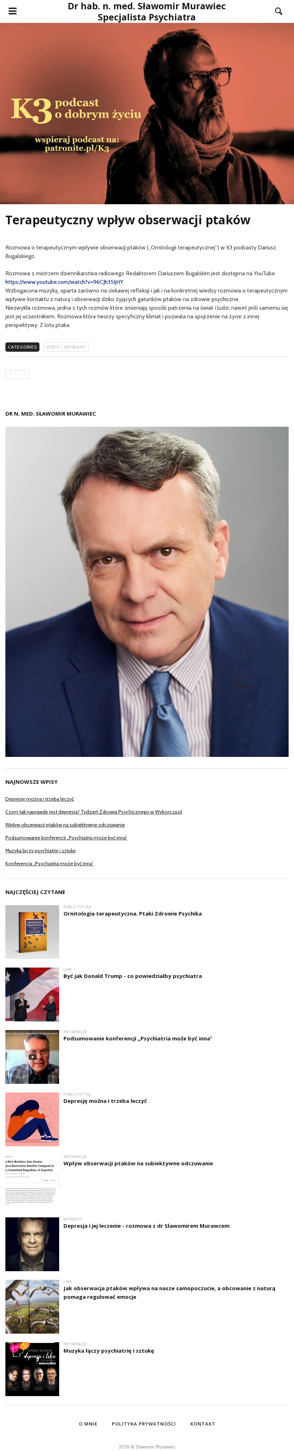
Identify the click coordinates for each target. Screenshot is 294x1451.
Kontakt (202, 1423)
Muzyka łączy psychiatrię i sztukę (40, 850)
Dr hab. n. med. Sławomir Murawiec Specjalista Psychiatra (147, 11)
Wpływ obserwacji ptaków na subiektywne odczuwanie (65, 825)
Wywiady (75, 347)
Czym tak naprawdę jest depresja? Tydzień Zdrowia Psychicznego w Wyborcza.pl (93, 812)
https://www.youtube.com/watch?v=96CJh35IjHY (64, 282)
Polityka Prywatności (144, 1423)
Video (53, 347)
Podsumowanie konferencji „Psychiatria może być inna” (66, 837)
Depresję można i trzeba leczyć (39, 799)
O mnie (88, 1423)
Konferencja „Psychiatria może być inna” (49, 863)
